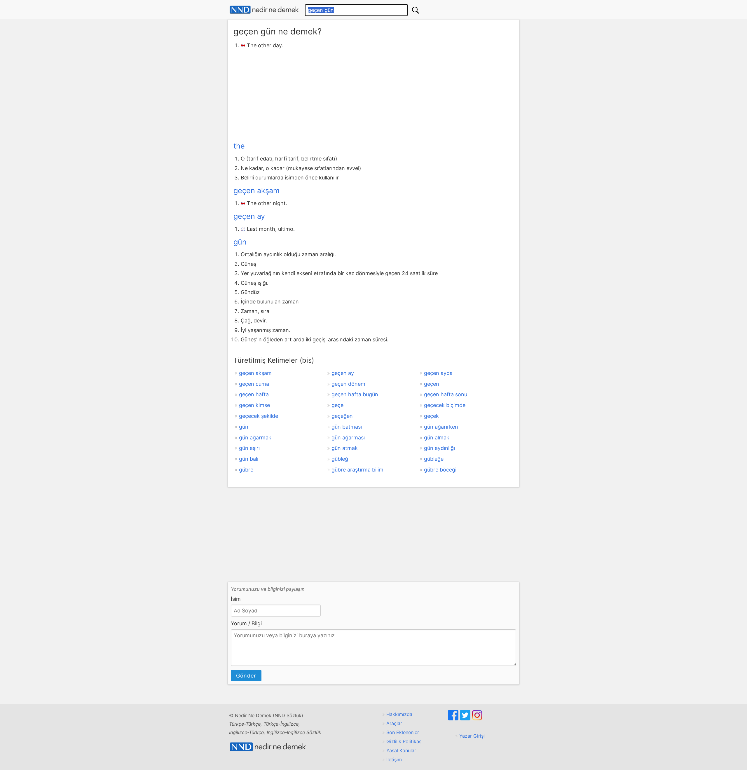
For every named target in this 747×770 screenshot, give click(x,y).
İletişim (394, 759)
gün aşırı (249, 448)
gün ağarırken (441, 427)
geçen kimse (254, 405)
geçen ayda (438, 373)
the (239, 146)
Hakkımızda (399, 714)
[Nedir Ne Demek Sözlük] (264, 10)
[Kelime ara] (415, 10)
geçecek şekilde (258, 416)
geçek (431, 416)
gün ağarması (348, 437)
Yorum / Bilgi (246, 623)
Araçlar (394, 723)
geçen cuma (254, 384)
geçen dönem (348, 384)
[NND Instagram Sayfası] (477, 719)
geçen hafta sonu (445, 394)
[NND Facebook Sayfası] (454, 719)
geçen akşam (256, 190)
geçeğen (342, 416)
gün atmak (344, 448)
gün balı (248, 459)
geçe (337, 405)
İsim (236, 599)
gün (240, 242)
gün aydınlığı (439, 448)
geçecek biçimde (444, 405)
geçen (431, 384)
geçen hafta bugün (354, 394)
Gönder (246, 676)
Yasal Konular (401, 750)
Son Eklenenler (402, 732)
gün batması (346, 427)
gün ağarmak (255, 437)
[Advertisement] (373, 94)
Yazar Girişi (472, 736)
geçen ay (249, 216)
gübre (246, 470)
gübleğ (339, 459)
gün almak (436, 437)
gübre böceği (440, 470)
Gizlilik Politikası (404, 741)
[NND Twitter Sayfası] (466, 719)
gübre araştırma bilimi (358, 470)
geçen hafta (254, 394)
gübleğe (434, 459)
